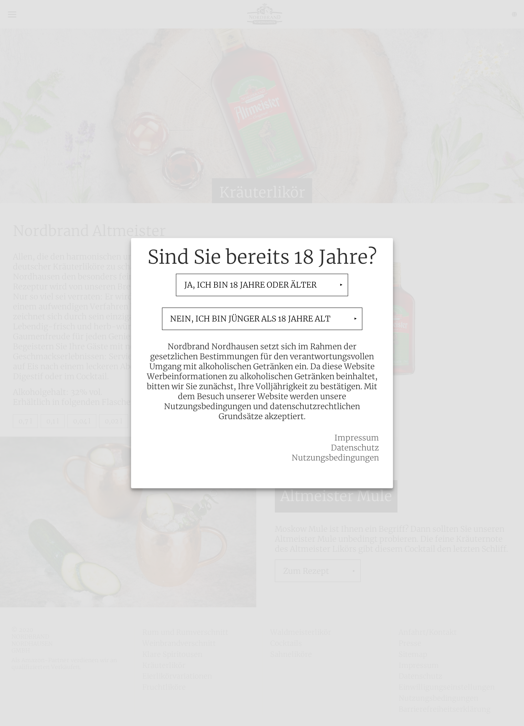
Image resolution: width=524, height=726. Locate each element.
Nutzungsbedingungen (335, 458)
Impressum (356, 438)
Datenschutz (355, 448)
